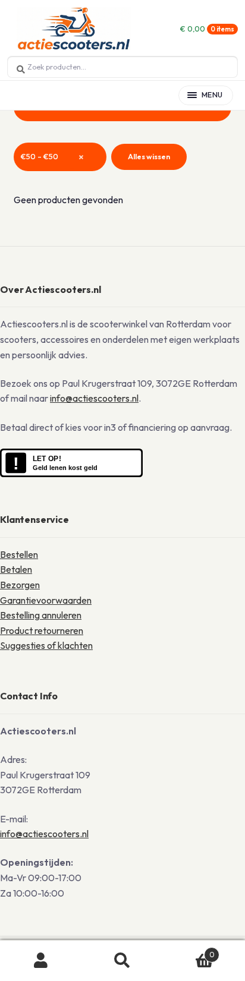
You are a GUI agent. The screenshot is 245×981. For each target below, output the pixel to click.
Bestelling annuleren (40, 615)
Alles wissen (149, 156)
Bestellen (19, 554)
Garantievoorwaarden (46, 600)
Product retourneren (41, 630)
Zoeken (122, 961)
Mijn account (40, 961)
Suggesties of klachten (46, 645)
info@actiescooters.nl (94, 398)
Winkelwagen (189, 950)
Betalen (16, 569)
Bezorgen (20, 585)
